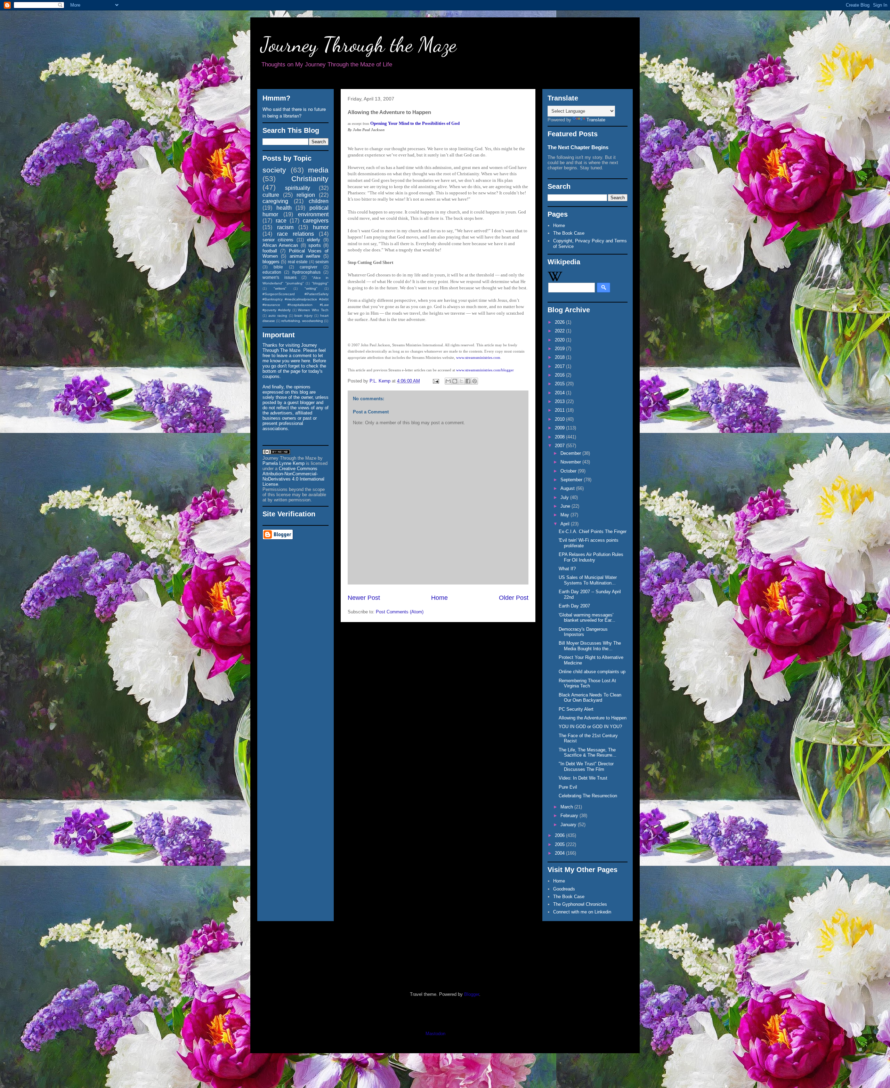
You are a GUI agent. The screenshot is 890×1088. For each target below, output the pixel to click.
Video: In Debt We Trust (583, 778)
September (572, 479)
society (274, 170)
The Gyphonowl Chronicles (580, 904)
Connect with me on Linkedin (582, 911)
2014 (560, 392)
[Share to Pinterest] (474, 381)
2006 (560, 835)
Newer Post (364, 597)
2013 (560, 401)
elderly (313, 239)
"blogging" (320, 283)
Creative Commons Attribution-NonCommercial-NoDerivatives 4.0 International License (293, 476)
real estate (298, 261)
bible (278, 267)
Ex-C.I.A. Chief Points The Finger (592, 531)
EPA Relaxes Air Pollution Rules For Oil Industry (591, 557)
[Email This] (448, 381)
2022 (560, 330)
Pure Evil (568, 787)
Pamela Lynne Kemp (283, 463)
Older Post (513, 597)
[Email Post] (435, 381)
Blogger (471, 994)
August (568, 488)
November (571, 462)
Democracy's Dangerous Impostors (583, 632)
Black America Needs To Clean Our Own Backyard (590, 697)
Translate (595, 119)
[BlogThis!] (454, 381)
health (284, 208)
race (281, 221)
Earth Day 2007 (574, 606)
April (565, 523)
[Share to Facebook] (467, 381)
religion (306, 195)
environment (313, 214)
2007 (560, 445)
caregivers (316, 221)
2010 (560, 419)
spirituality (297, 188)
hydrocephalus (306, 272)
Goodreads (564, 889)
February (570, 815)
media (318, 170)
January (569, 824)
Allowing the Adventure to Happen (592, 717)
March (567, 806)
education (271, 272)
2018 (560, 357)
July (565, 497)
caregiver (308, 267)
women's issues (279, 277)
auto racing (277, 315)
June (566, 506)
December (571, 453)
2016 (560, 375)
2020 (560, 339)
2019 (560, 348)
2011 (560, 410)
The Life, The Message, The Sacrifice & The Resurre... (587, 752)
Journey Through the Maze (358, 44)
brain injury (303, 315)
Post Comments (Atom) (399, 611)
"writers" (280, 288)
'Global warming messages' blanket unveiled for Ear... (587, 617)
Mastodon (435, 1033)
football (269, 250)
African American (280, 245)
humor (321, 227)
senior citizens (277, 239)
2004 (560, 853)
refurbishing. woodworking (302, 321)
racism (285, 227)
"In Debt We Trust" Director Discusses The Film (586, 766)
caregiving (275, 201)
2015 (560, 383)
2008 (560, 437)
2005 (560, 844)
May (565, 514)
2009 (560, 427)
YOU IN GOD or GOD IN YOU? (590, 726)
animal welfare (305, 256)
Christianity (310, 179)
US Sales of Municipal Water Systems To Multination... (588, 580)
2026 (560, 322)
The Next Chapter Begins (578, 147)
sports (314, 245)
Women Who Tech (313, 310)
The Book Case (568, 233)
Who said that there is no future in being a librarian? (294, 112)
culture (270, 195)
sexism (322, 261)
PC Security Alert (576, 709)
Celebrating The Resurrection (588, 795)
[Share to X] (461, 381)
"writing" (311, 288)
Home (439, 597)
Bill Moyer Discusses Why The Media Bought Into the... (590, 645)
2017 (560, 366)
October (569, 471)
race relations (295, 234)
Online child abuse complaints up (592, 671)
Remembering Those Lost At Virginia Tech (587, 683)
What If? (567, 568)
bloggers (271, 261)
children (319, 201)
